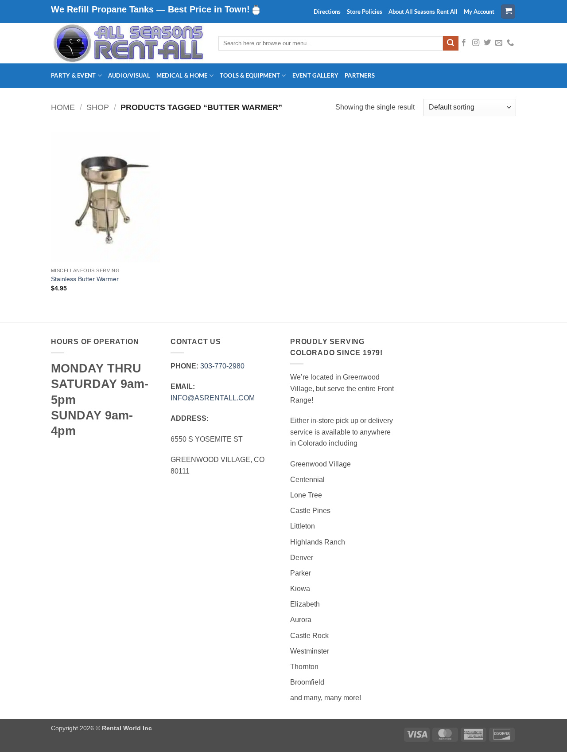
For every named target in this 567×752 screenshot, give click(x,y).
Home (63, 107)
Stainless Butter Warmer (85, 278)
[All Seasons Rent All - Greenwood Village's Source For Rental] (128, 43)
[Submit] (450, 43)
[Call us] (510, 43)
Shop (97, 107)
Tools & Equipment (250, 75)
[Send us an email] (498, 43)
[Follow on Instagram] (475, 43)
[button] (508, 11)
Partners (360, 75)
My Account (479, 11)
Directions (327, 11)
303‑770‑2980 (222, 366)
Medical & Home (182, 75)
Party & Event (73, 75)
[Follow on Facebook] (463, 43)
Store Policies (364, 11)
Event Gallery (315, 75)
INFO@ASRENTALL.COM (213, 398)
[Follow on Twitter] (487, 43)
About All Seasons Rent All (423, 11)
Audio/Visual (129, 75)
